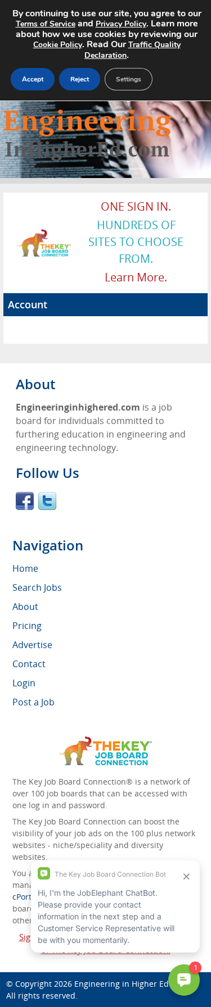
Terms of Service (45, 24)
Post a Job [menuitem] (33, 702)
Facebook (25, 501)
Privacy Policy (121, 24)
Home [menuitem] (25, 568)
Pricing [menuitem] (27, 625)
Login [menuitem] (23, 683)
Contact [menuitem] (29, 664)
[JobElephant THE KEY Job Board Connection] (44, 234)
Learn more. (136, 277)
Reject (79, 79)
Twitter (47, 501)
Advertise (32, 645)
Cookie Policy (57, 44)
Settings (128, 79)
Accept (32, 79)
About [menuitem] (25, 606)
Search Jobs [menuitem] (37, 587)
